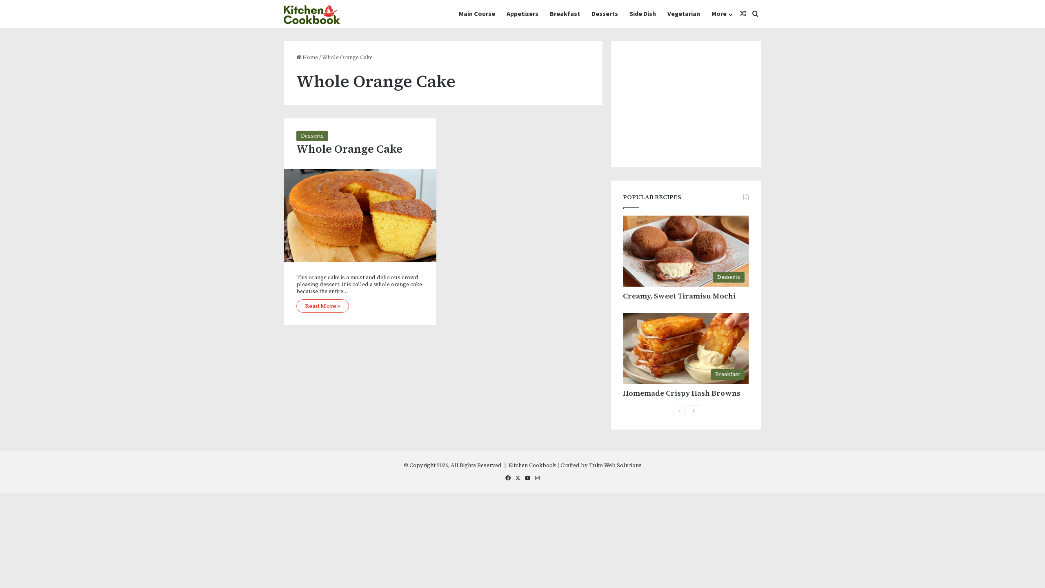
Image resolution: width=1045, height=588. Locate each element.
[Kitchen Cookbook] (312, 14)
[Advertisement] (686, 104)
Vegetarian (683, 13)
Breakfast (565, 13)
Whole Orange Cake (349, 148)
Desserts (604, 13)
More (719, 13)
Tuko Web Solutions (615, 465)
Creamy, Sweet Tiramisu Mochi (679, 296)
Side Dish (642, 13)
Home (309, 57)
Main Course (477, 13)
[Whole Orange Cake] (360, 215)
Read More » (322, 306)
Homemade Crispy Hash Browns (681, 393)
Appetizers (522, 13)
